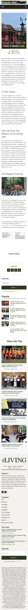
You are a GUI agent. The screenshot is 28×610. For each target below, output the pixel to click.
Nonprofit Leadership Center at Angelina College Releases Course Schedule (18, 324)
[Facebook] (8, 270)
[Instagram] (5, 492)
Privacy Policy (18, 291)
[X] (12, 270)
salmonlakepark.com (7, 225)
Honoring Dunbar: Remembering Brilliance (6, 236)
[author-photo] (3, 369)
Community (4, 533)
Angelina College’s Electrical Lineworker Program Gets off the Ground (18, 303)
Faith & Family (15, 42)
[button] (2, 7)
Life (24, 42)
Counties (6, 42)
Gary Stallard (6, 369)
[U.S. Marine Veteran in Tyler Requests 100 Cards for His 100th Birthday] (5, 330)
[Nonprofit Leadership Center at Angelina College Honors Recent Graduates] (5, 310)
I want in (13, 287)
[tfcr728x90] (14, 2)
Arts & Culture (5, 544)
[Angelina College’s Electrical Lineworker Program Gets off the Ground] (5, 303)
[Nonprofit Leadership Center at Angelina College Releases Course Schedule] (5, 323)
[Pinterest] (15, 270)
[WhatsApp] (19, 270)
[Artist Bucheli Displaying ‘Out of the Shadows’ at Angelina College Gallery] (5, 317)
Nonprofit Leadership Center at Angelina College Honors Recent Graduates (18, 310)
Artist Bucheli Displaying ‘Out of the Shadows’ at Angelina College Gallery (18, 317)
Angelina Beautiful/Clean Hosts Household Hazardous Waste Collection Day (20, 236)
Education (4, 538)
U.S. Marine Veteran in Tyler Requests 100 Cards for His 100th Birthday (18, 330)
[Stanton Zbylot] (14, 247)
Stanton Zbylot (15, 51)
